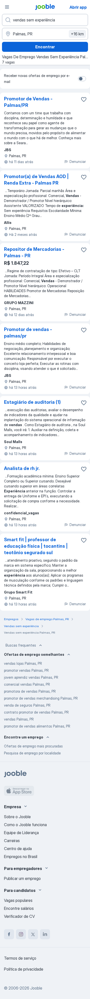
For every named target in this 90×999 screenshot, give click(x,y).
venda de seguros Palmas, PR (27, 705)
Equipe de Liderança (21, 832)
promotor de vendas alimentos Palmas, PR (37, 726)
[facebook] (9, 934)
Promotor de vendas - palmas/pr (28, 332)
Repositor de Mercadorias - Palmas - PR (34, 252)
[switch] (82, 78)
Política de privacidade (23, 969)
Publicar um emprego (22, 878)
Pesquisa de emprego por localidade (32, 753)
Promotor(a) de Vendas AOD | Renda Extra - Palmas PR (36, 180)
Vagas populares (18, 900)
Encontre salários (19, 908)
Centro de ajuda (18, 848)
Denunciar (78, 161)
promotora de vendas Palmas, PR (30, 691)
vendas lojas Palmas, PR (23, 663)
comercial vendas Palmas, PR (27, 684)
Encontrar (45, 46)
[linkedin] (45, 934)
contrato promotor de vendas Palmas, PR (36, 712)
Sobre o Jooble (17, 816)
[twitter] (33, 934)
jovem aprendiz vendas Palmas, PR (31, 677)
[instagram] (21, 934)
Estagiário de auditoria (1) (32, 402)
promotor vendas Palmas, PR (26, 670)
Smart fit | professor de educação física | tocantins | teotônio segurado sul (36, 546)
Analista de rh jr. (22, 468)
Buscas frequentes (21, 645)
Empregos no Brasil (20, 856)
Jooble (36, 988)
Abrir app (78, 7)
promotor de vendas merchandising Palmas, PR (41, 698)
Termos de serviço (20, 958)
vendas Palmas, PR (19, 719)
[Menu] (7, 7)
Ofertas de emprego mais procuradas (33, 746)
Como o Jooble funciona (25, 824)
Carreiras (12, 840)
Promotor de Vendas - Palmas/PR (28, 102)
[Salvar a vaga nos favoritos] (84, 99)
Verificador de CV (19, 916)
